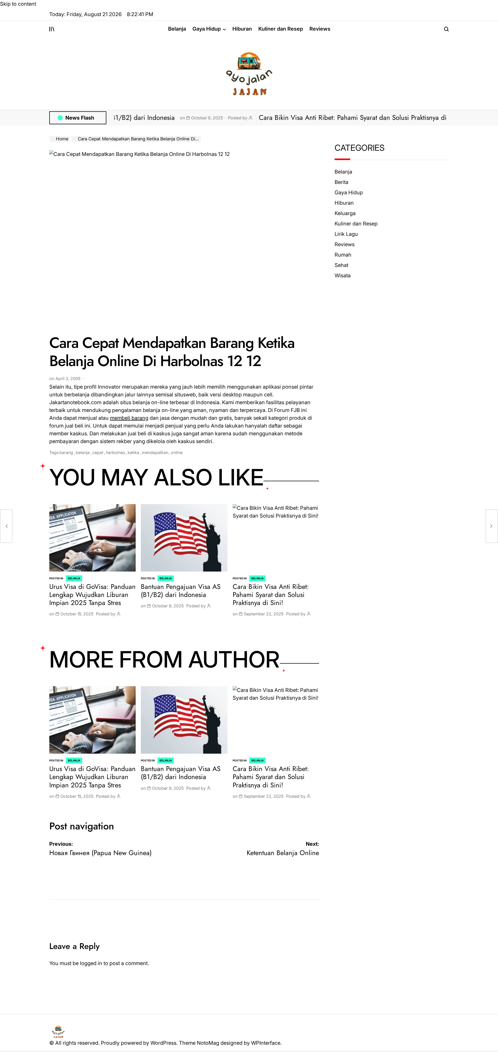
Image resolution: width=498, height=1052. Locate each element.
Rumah (343, 255)
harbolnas (115, 452)
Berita (341, 182)
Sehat (341, 265)
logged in (91, 963)
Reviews (319, 29)
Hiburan (242, 29)
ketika (133, 452)
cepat (97, 452)
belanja (83, 452)
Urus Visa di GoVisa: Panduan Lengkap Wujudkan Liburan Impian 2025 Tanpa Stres (92, 595)
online (177, 452)
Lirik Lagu (346, 234)
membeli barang (129, 418)
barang (66, 452)
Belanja (177, 29)
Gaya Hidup (206, 29)
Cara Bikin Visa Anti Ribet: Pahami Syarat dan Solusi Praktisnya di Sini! (332, 117)
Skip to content (18, 4)
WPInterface (265, 1043)
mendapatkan (155, 452)
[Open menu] (51, 29)
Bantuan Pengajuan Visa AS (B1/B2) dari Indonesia (180, 591)
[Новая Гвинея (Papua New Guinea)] (6, 526)
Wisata (343, 275)
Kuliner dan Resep (280, 29)
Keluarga (345, 213)
